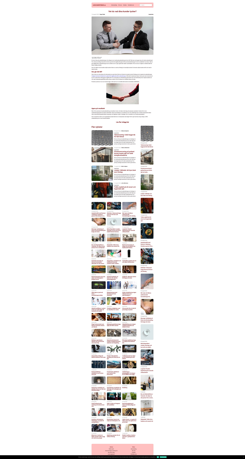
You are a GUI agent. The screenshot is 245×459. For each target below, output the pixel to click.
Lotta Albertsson (124, 183)
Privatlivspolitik (163, 457)
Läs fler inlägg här (122, 122)
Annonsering (114, 5)
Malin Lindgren (124, 166)
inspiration (151, 14)
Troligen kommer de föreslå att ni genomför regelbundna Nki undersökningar (109, 76)
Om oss (120, 5)
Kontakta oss (131, 5)
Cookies (125, 5)
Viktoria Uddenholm (125, 147)
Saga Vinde (102, 14)
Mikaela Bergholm (125, 130)
